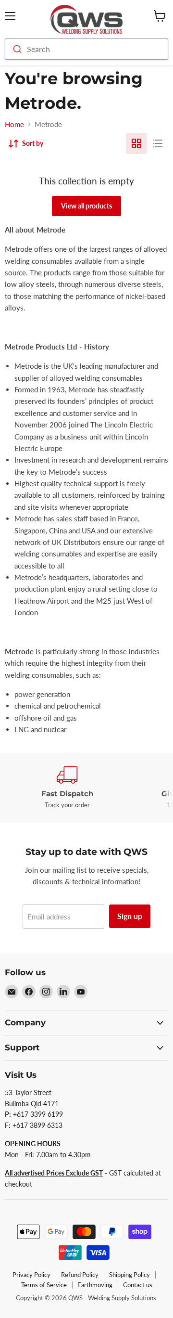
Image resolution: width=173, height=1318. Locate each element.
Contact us (137, 1285)
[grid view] (136, 143)
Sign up (129, 915)
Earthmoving (94, 1285)
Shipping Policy (129, 1275)
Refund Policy (80, 1275)
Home (14, 124)
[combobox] (86, 49)
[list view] (157, 143)
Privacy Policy (31, 1275)
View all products (86, 206)
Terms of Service (44, 1285)
